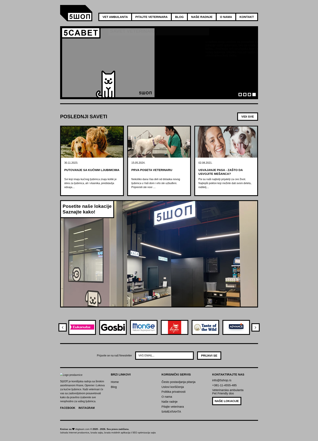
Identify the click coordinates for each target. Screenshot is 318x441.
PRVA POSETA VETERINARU (151, 170)
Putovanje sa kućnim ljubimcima (91, 170)
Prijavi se (209, 355)
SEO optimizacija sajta (144, 432)
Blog (179, 17)
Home (115, 382)
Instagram (87, 408)
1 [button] (240, 94)
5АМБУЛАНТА (171, 411)
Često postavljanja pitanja (178, 382)
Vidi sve (247, 116)
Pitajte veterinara (151, 17)
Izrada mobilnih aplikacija (117, 432)
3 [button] (249, 94)
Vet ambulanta (115, 17)
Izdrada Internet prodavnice (74, 432)
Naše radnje (201, 17)
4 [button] (254, 94)
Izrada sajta (96, 432)
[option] (159, 62)
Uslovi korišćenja (172, 387)
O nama (226, 17)
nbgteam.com (82, 429)
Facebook (67, 408)
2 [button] (244, 94)
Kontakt (246, 17)
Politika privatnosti (173, 391)
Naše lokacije (227, 401)
